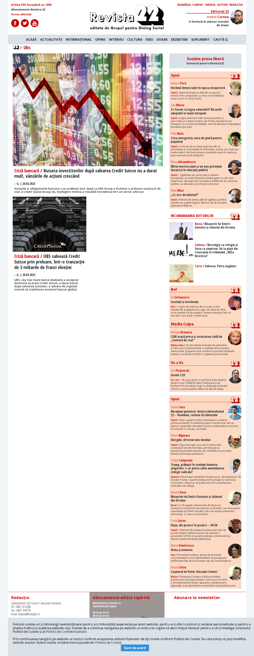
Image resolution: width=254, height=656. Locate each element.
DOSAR (162, 39)
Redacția (236, 4)
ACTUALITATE (51, 39)
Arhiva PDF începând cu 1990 (31, 4)
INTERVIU (116, 39)
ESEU (149, 39)
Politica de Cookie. (108, 642)
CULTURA (134, 39)
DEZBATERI (179, 39)
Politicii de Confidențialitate (66, 631)
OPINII (100, 39)
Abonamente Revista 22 (28, 9)
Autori (222, 4)
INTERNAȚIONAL (79, 39)
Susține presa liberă (205, 60)
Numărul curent (190, 4)
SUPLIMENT (200, 39)
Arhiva (210, 4)
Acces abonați (21, 14)
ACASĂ (31, 39)
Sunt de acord (135, 648)
